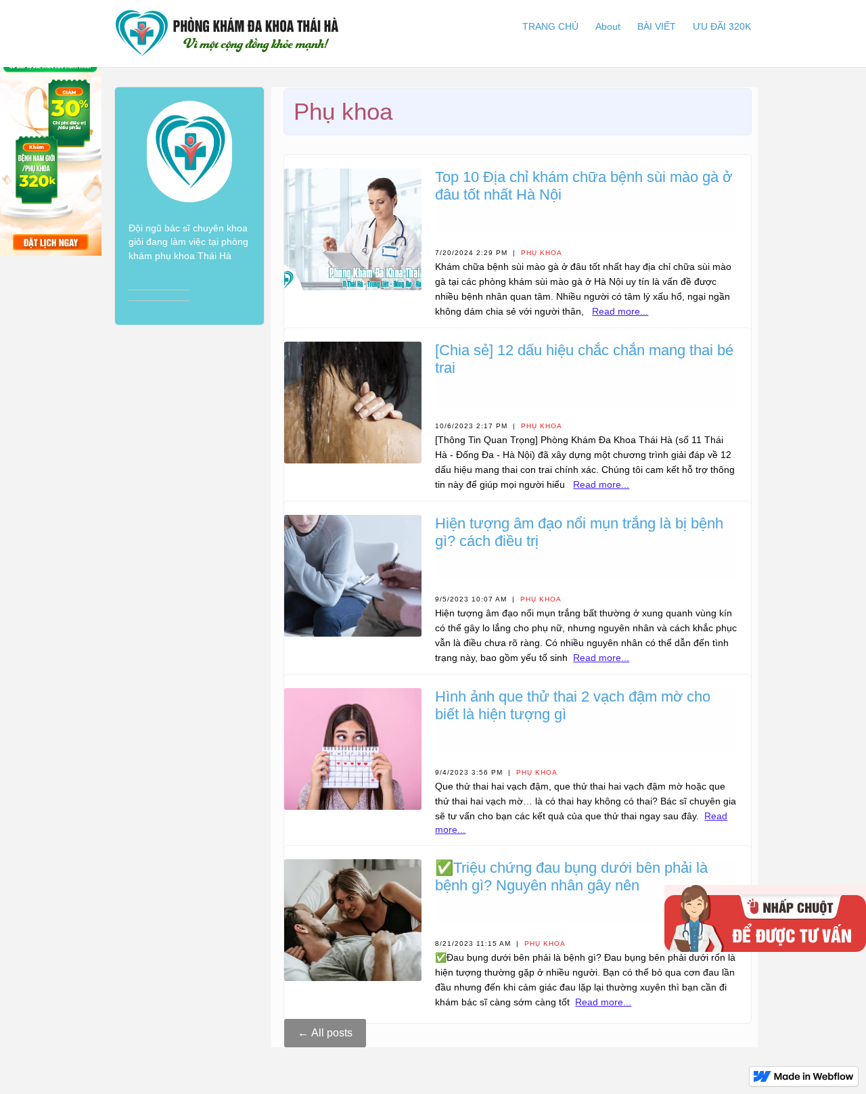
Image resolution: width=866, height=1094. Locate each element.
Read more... (620, 311)
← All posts (325, 1033)
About (607, 26)
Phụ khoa (541, 252)
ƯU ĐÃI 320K (722, 26)
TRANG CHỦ (550, 26)
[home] (227, 33)
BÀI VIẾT (656, 26)
